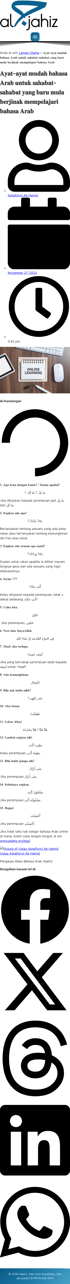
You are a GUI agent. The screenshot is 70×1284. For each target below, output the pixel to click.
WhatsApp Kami (43, 1278)
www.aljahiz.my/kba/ (15, 841)
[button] (35, 910)
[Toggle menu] (35, 36)
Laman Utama (29, 53)
